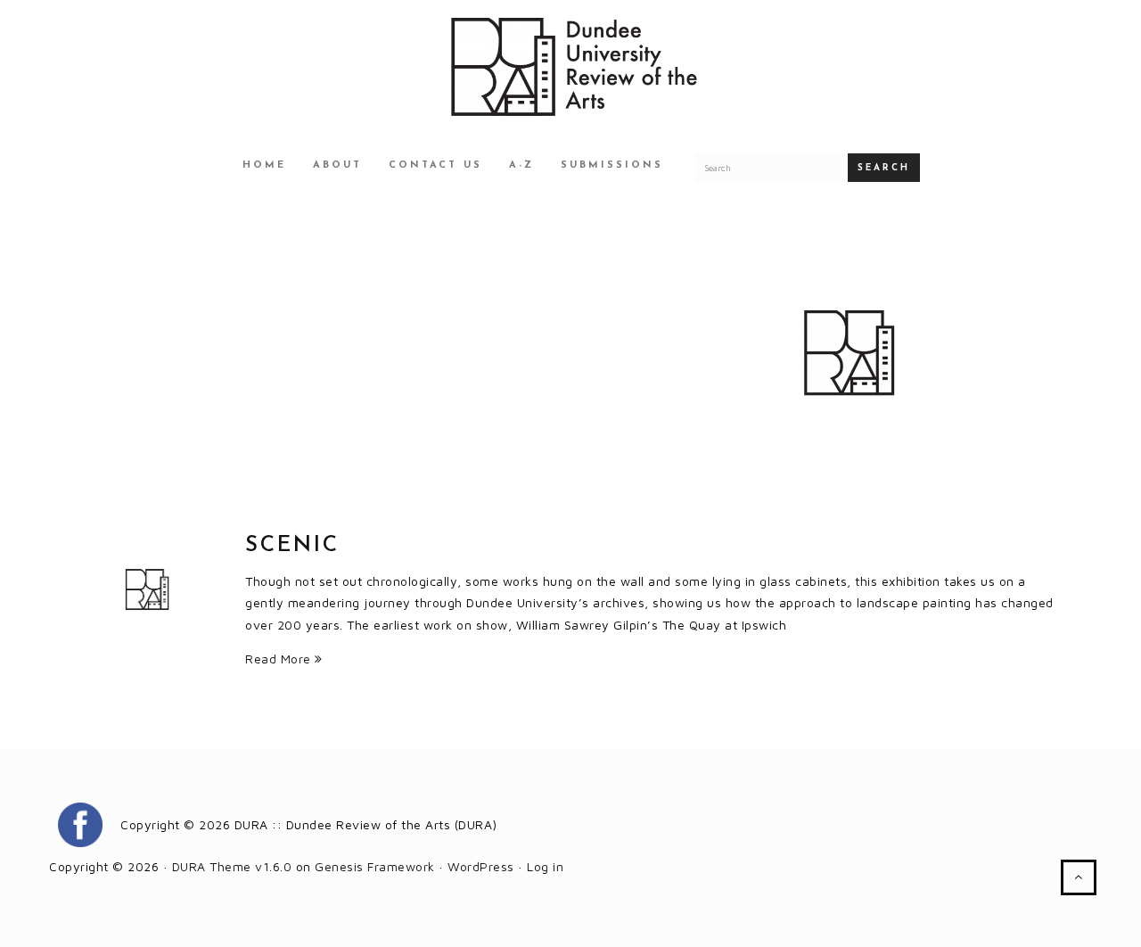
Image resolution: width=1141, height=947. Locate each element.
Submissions (612, 165)
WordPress (480, 866)
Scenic (292, 545)
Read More (280, 658)
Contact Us (435, 165)
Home (264, 165)
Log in (545, 866)
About (337, 165)
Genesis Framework (375, 866)
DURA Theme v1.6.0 (232, 866)
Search (884, 168)
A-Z (521, 165)
